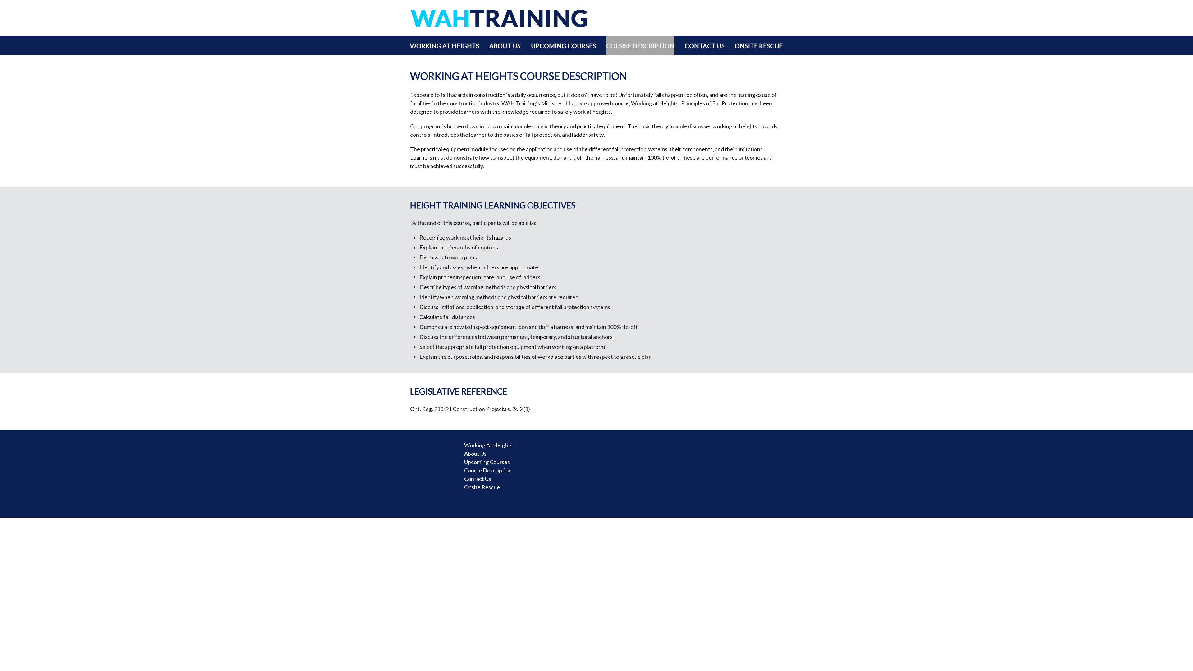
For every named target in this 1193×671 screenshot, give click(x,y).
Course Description (640, 45)
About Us (505, 45)
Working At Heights (444, 45)
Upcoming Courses (563, 45)
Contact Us (705, 45)
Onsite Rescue (759, 45)
